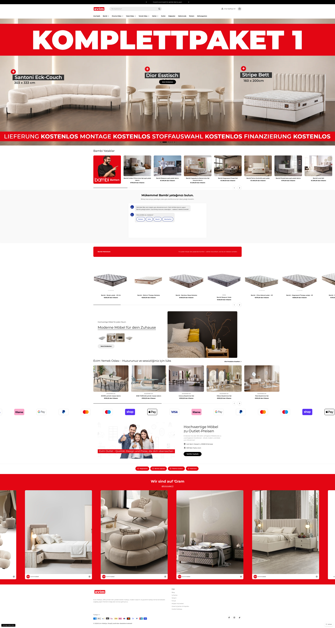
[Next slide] (174, 142)
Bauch (157, 219)
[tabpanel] (128, 340)
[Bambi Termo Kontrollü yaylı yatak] (258, 165)
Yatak (224, 295)
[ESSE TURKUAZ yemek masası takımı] (148, 378)
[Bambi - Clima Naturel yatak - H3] (261, 280)
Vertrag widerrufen (8, 625)
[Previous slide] (161, 142)
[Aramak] (159, 9)
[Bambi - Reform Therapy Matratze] (148, 280)
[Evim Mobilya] (107, 169)
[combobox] (135, 9)
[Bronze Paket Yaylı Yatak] (102, 337)
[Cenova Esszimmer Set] (186, 378)
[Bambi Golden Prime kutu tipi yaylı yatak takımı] (137, 165)
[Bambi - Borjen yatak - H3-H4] (111, 280)
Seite (149, 219)
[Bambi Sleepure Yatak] (224, 280)
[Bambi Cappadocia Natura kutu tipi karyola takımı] (197, 165)
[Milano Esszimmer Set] (224, 378)
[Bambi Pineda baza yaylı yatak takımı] (288, 165)
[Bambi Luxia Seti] (318, 165)
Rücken (140, 219)
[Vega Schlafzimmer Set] (111, 337)
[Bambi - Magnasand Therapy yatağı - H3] (299, 280)
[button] (146, 2)
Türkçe (95, 615)
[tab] (127, 327)
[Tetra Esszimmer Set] (261, 378)
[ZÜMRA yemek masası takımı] (111, 378)
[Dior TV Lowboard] (120, 337)
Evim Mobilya (102, 623)
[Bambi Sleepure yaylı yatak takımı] (167, 165)
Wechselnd (167, 219)
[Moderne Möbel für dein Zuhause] (202, 334)
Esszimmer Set (111, 393)
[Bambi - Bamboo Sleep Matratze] (186, 280)
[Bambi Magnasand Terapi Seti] (228, 165)
